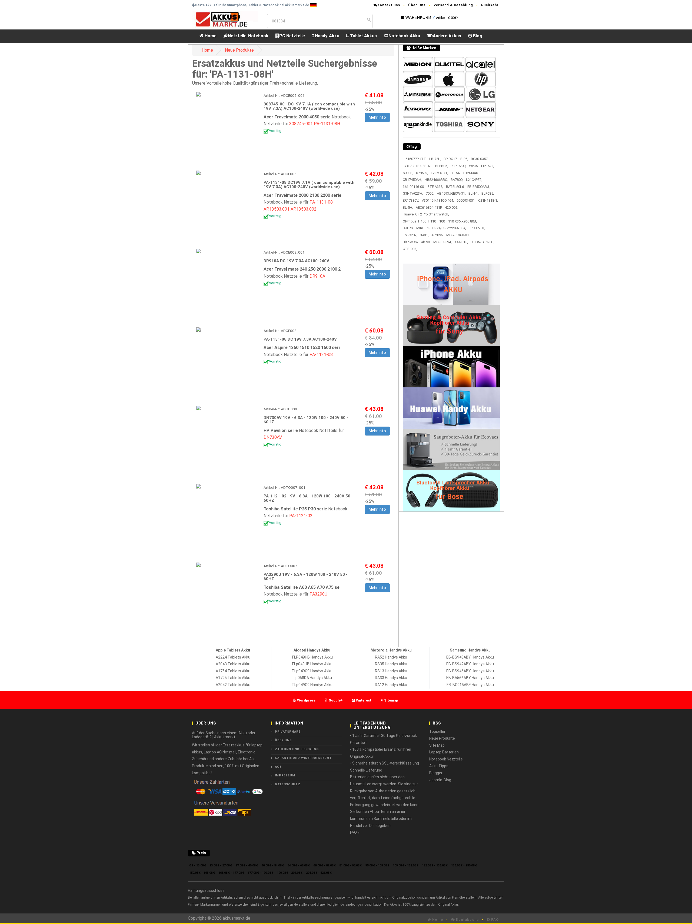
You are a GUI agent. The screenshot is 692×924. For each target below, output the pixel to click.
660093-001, (466, 200)
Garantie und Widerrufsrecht (303, 758)
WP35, (473, 166)
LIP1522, (487, 166)
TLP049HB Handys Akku (312, 657)
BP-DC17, (451, 159)
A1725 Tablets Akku (233, 678)
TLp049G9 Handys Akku (312, 671)
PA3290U (318, 594)
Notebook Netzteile (446, 759)
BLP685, (487, 193)
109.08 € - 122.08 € (405, 865)
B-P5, (464, 159)
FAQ (494, 920)
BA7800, (457, 180)
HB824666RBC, (436, 180)
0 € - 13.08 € (197, 865)
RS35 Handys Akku (391, 664)
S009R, (408, 173)
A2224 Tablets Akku (233, 657)
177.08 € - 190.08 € (260, 873)
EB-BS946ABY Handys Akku (470, 671)
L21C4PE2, (474, 180)
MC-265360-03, (458, 235)
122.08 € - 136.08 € (435, 865)
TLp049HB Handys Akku (311, 664)
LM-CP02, (410, 235)
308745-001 (301, 123)
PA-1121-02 (300, 515)
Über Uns (416, 5)
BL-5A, (456, 173)
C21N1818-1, (488, 200)
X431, (424, 235)
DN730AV (273, 437)
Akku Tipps (438, 766)
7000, (430, 193)
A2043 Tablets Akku (233, 664)
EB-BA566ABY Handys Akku (470, 678)
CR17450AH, (412, 180)
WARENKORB (418, 17)
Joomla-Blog (440, 780)
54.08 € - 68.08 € (298, 865)
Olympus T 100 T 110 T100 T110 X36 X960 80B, (440, 221)
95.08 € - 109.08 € (377, 865)
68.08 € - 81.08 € (324, 865)
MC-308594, (442, 242)
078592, (422, 173)
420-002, (451, 207)
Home (210, 35)
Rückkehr (490, 5)
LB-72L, (435, 159)
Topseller (437, 731)
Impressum (285, 775)
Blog (477, 35)
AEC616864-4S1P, (429, 207)
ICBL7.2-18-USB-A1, (417, 166)
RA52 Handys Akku (391, 657)
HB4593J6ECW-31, (451, 193)
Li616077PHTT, (415, 159)
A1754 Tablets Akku (233, 671)
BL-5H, (408, 207)
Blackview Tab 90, (417, 242)
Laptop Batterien (444, 752)
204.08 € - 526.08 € (319, 873)
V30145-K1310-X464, (438, 200)
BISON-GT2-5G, (482, 242)
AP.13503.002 (304, 209)
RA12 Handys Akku (391, 685)
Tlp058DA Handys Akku (312, 678)
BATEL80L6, (455, 187)
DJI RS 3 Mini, (413, 228)
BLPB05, (441, 166)
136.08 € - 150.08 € (464, 865)
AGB (278, 767)
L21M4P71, (439, 173)
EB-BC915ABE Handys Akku (470, 685)
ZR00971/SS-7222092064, (446, 228)
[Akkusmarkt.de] (225, 19)
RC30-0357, (479, 159)
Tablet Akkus (363, 35)
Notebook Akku (404, 35)
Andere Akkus (447, 35)
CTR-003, (410, 249)
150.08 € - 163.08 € (202, 873)
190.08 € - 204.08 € (289, 873)
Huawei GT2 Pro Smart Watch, (426, 214)
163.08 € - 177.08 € (231, 873)
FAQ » (355, 832)
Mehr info (377, 117)
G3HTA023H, (413, 193)
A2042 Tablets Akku (233, 685)
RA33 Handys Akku (391, 678)
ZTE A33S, (435, 187)
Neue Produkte (239, 50)
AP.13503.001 (277, 209)
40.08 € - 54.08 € (272, 865)
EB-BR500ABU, (478, 187)
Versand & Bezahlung (453, 5)
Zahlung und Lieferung (297, 749)
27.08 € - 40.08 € (246, 865)
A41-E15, (461, 242)
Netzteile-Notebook (248, 35)
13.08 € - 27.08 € (220, 865)
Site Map (437, 745)
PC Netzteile (292, 35)
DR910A (317, 276)
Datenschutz (287, 784)
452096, (437, 235)
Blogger (436, 773)
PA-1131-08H (327, 123)
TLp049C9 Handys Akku (312, 685)
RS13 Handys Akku (391, 671)
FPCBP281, (477, 228)
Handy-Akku (326, 35)
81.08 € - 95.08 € (350, 865)
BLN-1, (473, 193)
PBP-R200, (458, 166)
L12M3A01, (472, 173)
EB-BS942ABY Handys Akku (470, 664)
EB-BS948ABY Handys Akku (470, 657)
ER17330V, (411, 200)
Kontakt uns (388, 5)
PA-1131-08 (321, 202)
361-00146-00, (414, 187)
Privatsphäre (287, 731)
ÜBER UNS (283, 740)
